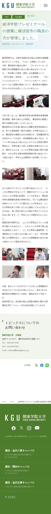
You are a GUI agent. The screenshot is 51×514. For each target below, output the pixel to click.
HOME (4, 402)
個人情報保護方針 (20, 436)
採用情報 (43, 436)
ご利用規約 (8, 436)
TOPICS (12, 402)
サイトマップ (33, 436)
